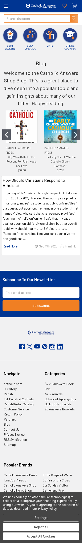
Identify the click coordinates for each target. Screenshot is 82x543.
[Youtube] (37, 346)
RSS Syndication (15, 439)
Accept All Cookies (41, 536)
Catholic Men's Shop (18, 490)
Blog (7, 424)
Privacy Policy (47, 509)
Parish (8, 394)
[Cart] (75, 6)
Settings (41, 517)
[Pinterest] (45, 346)
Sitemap (10, 444)
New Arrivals (54, 394)
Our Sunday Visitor (55, 485)
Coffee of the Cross (56, 480)
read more (10, 246)
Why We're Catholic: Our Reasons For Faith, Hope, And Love (22, 161)
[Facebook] (22, 346)
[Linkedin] (60, 346)
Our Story (10, 389)
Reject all (41, 527)
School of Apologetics (60, 399)
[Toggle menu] (6, 6)
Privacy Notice (14, 434)
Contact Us (12, 429)
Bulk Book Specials (58, 404)
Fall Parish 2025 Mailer (19, 399)
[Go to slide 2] (75, 134)
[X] (29, 346)
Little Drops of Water (57, 475)
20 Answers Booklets (60, 409)
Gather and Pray (54, 490)
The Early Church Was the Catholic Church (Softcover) (60, 161)
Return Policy (13, 414)
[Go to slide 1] (6, 134)
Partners (10, 419)
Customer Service (16, 409)
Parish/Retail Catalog (19, 404)
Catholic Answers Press (20, 475)
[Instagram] (52, 346)
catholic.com (13, 384)
